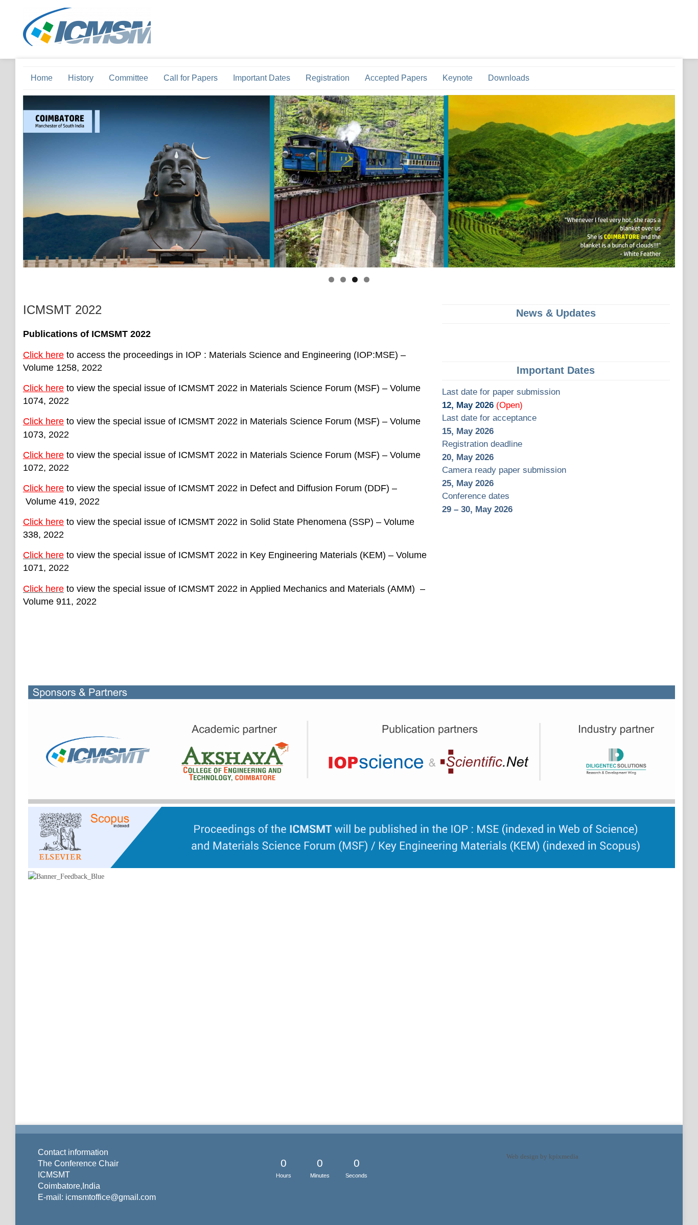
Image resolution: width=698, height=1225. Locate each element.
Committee (128, 78)
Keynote (458, 78)
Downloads (508, 78)
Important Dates (261, 78)
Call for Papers (191, 78)
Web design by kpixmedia (542, 1156)
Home (42, 78)
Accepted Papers (396, 78)
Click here (43, 355)
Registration (328, 78)
